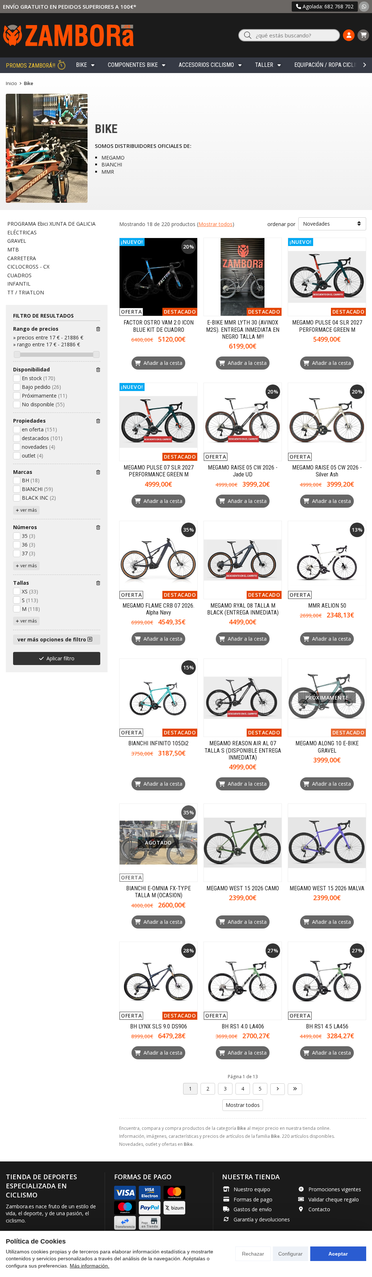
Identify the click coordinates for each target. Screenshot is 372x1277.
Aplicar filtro (60, 658)
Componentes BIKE (133, 64)
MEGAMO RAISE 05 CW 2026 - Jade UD (243, 471)
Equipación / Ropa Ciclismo (330, 64)
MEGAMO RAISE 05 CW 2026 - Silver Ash (327, 471)
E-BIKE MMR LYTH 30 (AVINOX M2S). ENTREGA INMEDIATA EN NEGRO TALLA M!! (242, 329)
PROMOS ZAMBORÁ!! (30, 65)
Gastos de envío (253, 1209)
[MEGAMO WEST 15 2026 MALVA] (327, 843)
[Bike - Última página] (295, 1089)
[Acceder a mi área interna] (349, 35)
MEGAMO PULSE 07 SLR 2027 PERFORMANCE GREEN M (159, 471)
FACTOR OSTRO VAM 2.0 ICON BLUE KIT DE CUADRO (159, 326)
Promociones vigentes (334, 1189)
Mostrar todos (215, 224)
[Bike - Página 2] (277, 1089)
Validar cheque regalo (333, 1199)
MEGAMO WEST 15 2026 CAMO (242, 888)
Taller (264, 64)
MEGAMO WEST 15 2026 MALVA (327, 888)
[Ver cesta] (363, 35)
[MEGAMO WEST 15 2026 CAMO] (243, 843)
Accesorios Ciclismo (206, 64)
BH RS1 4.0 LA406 (243, 1026)
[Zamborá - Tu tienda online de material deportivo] (68, 35)
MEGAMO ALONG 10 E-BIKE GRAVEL (327, 747)
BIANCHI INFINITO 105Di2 (158, 743)
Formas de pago (253, 1199)
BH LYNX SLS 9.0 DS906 (158, 1026)
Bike (81, 64)
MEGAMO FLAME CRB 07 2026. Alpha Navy (158, 609)
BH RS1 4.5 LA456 (327, 1026)
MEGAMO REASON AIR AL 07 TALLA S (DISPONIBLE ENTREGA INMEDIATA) (243, 750)
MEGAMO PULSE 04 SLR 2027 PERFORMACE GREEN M (327, 326)
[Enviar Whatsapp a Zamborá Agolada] (364, 6)
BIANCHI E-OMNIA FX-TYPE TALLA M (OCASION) (158, 892)
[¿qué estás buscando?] (289, 35)
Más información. (89, 1266)
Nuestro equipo (252, 1189)
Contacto (319, 1209)
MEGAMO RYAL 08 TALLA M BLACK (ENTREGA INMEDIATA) (243, 609)
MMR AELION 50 (327, 605)
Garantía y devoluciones (262, 1219)
